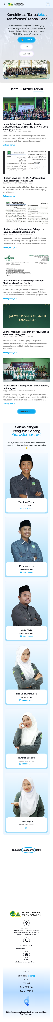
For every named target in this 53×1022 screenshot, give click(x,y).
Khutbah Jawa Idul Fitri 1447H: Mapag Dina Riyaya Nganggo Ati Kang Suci (24, 179)
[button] (48, 4)
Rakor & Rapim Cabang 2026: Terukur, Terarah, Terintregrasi (25, 387)
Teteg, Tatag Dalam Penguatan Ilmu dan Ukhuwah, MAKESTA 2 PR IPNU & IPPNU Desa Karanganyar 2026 (25, 127)
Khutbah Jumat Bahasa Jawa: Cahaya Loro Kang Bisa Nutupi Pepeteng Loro (24, 230)
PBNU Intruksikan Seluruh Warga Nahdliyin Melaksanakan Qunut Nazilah (23, 282)
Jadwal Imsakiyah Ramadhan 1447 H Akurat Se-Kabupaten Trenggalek (26, 333)
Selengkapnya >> (10, 145)
